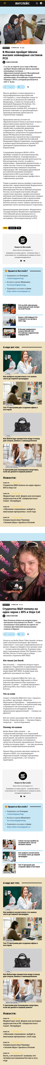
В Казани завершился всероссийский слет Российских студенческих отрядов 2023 (28, 332)
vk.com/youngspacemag (16, 285)
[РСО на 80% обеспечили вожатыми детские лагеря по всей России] (9, 309)
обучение (12, 228)
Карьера (6, 313)
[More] (28, 87)
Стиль (8, 374)
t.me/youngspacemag (15, 278)
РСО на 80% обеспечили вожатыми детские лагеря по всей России (28, 307)
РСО (19, 228)
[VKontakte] (24, 260)
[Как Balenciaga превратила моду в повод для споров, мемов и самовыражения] (22, 424)
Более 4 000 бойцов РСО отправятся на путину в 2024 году (27, 319)
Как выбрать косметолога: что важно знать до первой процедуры (20, 377)
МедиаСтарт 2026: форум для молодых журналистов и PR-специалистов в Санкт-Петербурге (22, 498)
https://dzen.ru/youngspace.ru (23, 250)
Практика (9, 405)
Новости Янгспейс (12, 62)
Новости (6, 48)
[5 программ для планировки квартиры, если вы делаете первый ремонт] (22, 455)
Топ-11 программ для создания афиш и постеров (20, 408)
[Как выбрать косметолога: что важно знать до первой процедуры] (22, 362)
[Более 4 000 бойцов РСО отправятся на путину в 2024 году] (9, 321)
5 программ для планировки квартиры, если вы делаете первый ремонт (21, 471)
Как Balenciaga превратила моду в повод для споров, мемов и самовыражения (21, 439)
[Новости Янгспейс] (4, 62)
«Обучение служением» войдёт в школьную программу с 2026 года (19, 510)
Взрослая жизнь (12, 467)
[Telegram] (41, 3)
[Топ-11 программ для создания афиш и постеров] (22, 393)
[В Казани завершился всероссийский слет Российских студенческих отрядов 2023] (9, 333)
